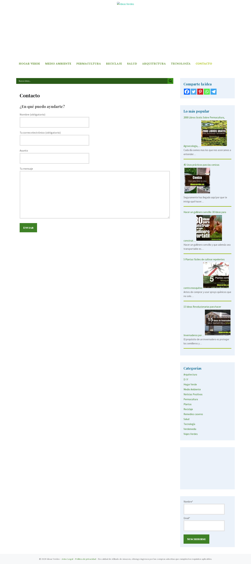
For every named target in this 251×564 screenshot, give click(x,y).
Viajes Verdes (191, 434)
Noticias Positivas (193, 394)
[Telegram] (214, 92)
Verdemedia (190, 429)
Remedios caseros (193, 414)
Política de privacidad (85, 559)
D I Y (186, 379)
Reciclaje (114, 63)
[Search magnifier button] (170, 81)
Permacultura (88, 63)
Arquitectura (154, 63)
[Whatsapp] (207, 92)
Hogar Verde (29, 63)
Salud (132, 63)
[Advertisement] (125, 34)
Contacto (204, 63)
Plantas (188, 404)
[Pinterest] (200, 92)
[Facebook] (187, 92)
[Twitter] (194, 92)
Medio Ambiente (58, 63)
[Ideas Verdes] (125, 3)
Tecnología (181, 63)
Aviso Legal (67, 559)
